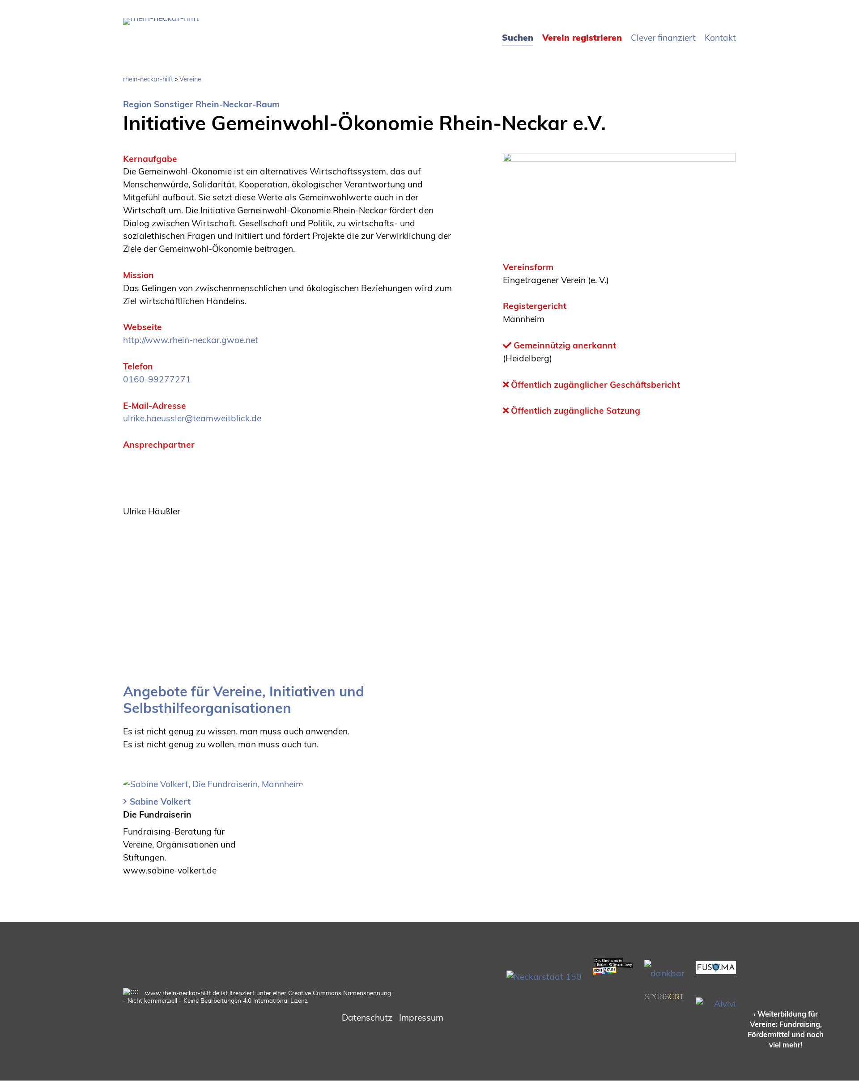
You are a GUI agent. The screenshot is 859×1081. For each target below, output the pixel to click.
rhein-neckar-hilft (148, 79)
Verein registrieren (582, 37)
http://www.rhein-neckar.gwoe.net (190, 340)
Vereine (190, 79)
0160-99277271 (157, 379)
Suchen (517, 37)
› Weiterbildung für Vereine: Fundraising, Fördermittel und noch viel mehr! (786, 1029)
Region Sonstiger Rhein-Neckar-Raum (201, 104)
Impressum (421, 1017)
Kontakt (720, 37)
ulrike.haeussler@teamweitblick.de (192, 418)
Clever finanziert (663, 37)
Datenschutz (367, 1017)
